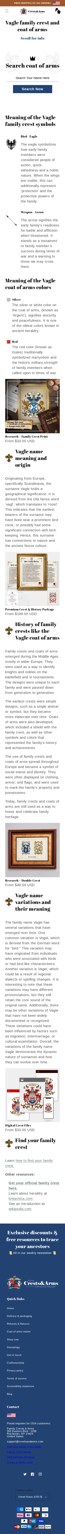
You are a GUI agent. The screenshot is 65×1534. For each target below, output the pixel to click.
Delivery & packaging (19, 1316)
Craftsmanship (15, 1362)
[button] (7, 11)
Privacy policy (15, 1370)
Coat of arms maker (19, 1331)
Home (10, 1308)
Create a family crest (20, 1462)
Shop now (13, 1339)
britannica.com (21, 1198)
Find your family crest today (24, 1446)
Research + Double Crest (22, 880)
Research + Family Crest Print (26, 436)
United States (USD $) (30, 1497)
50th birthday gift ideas (21, 1457)
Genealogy (13, 1347)
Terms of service (17, 1378)
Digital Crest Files (18, 1125)
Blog (9, 1394)
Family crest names (19, 1451)
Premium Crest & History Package (29, 609)
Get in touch (14, 1355)
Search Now (32, 89)
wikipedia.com (20, 1209)
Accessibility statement (20, 1386)
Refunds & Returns (18, 1323)
